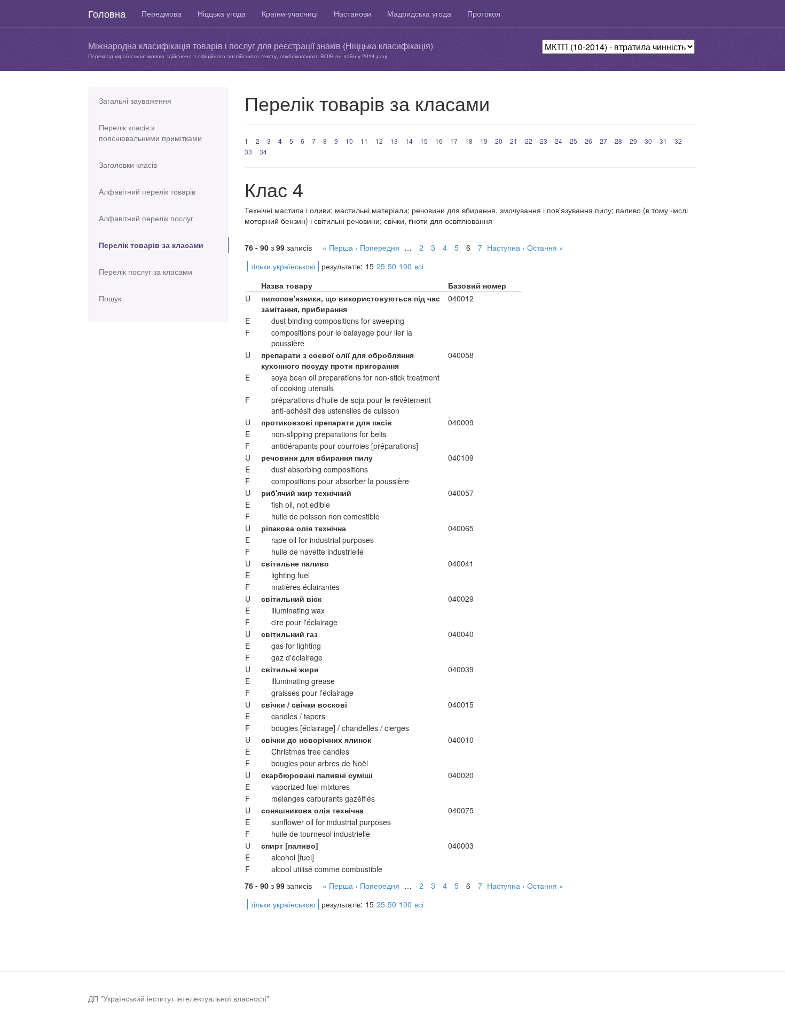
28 (618, 140)
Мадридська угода (419, 13)
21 (513, 140)
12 (379, 140)
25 (573, 140)
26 (588, 140)
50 (392, 266)
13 (394, 140)
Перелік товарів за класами (151, 244)
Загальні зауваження (135, 100)
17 (454, 140)
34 (263, 151)
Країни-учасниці (290, 13)
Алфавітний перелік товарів (147, 191)
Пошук (110, 298)
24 (558, 140)
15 (424, 140)
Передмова (162, 13)
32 (678, 140)
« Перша (338, 247)
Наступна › (506, 247)
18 (469, 140)
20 (499, 140)
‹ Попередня (377, 247)
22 (528, 140)
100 (405, 266)
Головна (106, 13)
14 (409, 140)
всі (418, 266)
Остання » (545, 247)
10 (349, 140)
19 (484, 140)
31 (663, 140)
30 (648, 140)
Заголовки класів (128, 164)
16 (439, 140)
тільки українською (283, 266)
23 (543, 140)
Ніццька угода (222, 13)
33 (248, 151)
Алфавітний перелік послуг (146, 218)
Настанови (352, 13)
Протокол (483, 13)
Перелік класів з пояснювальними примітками (150, 132)
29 (633, 140)
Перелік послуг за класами (145, 271)
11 (364, 140)
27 (603, 140)
